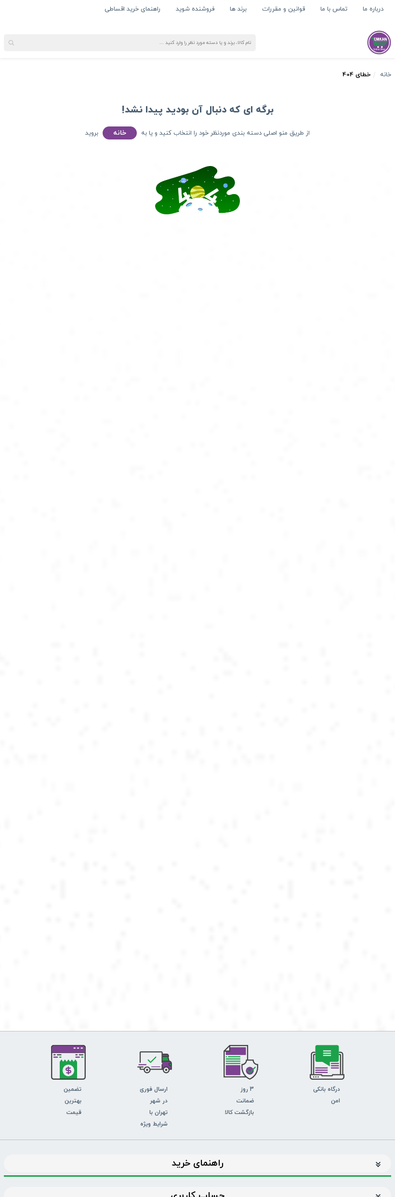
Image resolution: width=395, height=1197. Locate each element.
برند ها (238, 9)
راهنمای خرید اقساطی (132, 9)
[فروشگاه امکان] (379, 42)
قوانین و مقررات (283, 9)
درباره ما (373, 9)
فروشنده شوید (195, 9)
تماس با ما (333, 9)
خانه (385, 74)
